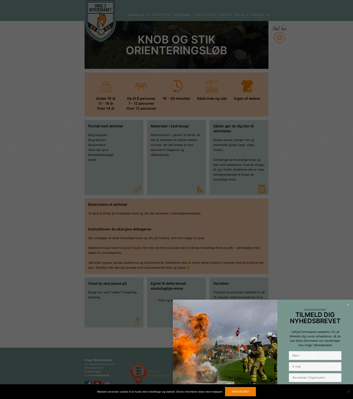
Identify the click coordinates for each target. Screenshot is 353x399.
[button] (348, 304)
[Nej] (348, 391)
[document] (176, 199)
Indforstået (240, 391)
